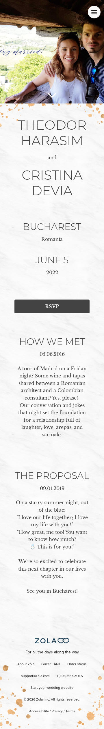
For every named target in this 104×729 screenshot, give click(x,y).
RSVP (52, 306)
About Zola (25, 664)
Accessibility (39, 711)
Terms (70, 711)
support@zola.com (35, 676)
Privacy (57, 711)
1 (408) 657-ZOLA (70, 676)
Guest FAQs (50, 664)
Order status (77, 664)
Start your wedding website (52, 688)
